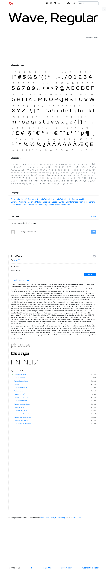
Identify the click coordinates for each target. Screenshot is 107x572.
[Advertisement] (53, 50)
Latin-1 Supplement (30, 199)
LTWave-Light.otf (19, 394)
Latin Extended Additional (76, 202)
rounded (21, 280)
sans (28, 280)
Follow (93, 216)
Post (93, 232)
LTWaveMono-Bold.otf (21, 420)
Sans (47, 518)
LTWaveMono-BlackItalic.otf (23, 417)
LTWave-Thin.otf (19, 407)
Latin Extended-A (47, 199)
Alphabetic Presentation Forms (57, 205)
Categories (77, 518)
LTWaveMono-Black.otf (21, 414)
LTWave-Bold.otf (19, 384)
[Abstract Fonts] (10, 3)
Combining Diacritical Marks (30, 202)
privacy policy (66, 568)
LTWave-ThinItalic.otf (21, 410)
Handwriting (60, 518)
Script (52, 518)
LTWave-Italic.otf (19, 391)
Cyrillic (61, 202)
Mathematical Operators (33, 205)
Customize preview (92, 37)
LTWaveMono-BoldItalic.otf (22, 424)
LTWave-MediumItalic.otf (22, 404)
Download (89, 274)
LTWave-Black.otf (19, 378)
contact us (47, 568)
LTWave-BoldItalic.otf (20, 388)
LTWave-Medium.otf (20, 401)
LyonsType (17, 260)
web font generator (90, 568)
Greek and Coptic (50, 202)
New (42, 518)
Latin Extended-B (63, 199)
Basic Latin (15, 199)
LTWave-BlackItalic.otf (21, 381)
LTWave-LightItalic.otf (21, 397)
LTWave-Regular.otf (20, 374)
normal (14, 280)
